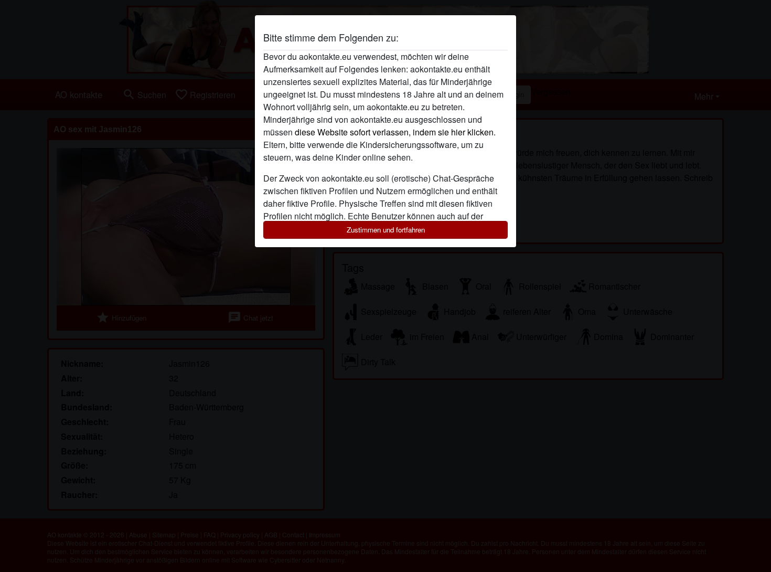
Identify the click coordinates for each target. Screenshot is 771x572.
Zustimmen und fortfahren (386, 230)
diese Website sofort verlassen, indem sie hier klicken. (395, 132)
